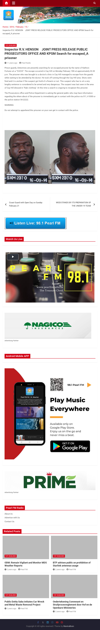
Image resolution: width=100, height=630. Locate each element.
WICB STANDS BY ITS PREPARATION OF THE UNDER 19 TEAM (73, 204)
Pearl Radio (26, 63)
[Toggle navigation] (13, 3)
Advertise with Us (12, 517)
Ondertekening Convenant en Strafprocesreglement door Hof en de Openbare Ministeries (72, 604)
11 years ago (12, 63)
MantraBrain (68, 626)
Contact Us (9, 521)
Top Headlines (10, 45)
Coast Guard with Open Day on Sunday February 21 (25, 204)
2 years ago (11, 569)
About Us (9, 514)
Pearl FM (24, 569)
